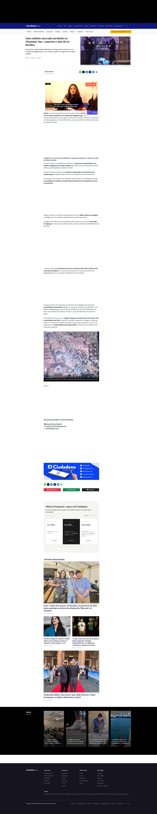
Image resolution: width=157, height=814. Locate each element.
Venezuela (82, 778)
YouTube (91, 490)
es (126, 803)
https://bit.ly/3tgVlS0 (54, 424)
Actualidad (100, 776)
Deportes (125, 794)
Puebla (39, 58)
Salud (79, 794)
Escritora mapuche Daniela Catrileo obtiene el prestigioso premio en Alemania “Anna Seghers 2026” (57, 641)
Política (29, 31)
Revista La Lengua (102, 786)
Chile (65, 26)
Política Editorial (48, 776)
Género (72, 31)
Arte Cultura (89, 31)
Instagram (65, 776)
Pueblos (57, 31)
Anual (93, 515)
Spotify (64, 786)
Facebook (65, 773)
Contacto (47, 781)
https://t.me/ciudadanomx (56, 426)
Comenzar (54, 540)
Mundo (60, 26)
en (129, 803)
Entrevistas (109, 26)
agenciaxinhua (49, 71)
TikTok (63, 783)
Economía (50, 31)
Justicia (65, 31)
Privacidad (47, 783)
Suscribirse (71, 540)
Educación (103, 794)
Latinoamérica (78, 26)
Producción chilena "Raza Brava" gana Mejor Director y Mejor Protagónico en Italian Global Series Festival (69, 696)
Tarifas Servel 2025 (105, 803)
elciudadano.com (52, 429)
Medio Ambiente (39, 31)
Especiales (90, 794)
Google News (53, 490)
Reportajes (100, 783)
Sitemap (114, 803)
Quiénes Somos (48, 773)
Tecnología (118, 794)
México (70, 26)
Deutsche (93, 26)
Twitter (64, 778)
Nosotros (73, 803)
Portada (99, 773)
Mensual (86, 515)
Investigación (118, 26)
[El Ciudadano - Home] (33, 26)
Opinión (101, 26)
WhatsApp (72, 490)
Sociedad (80, 31)
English (86, 26)
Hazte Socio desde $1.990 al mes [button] (121, 31)
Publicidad (47, 778)
